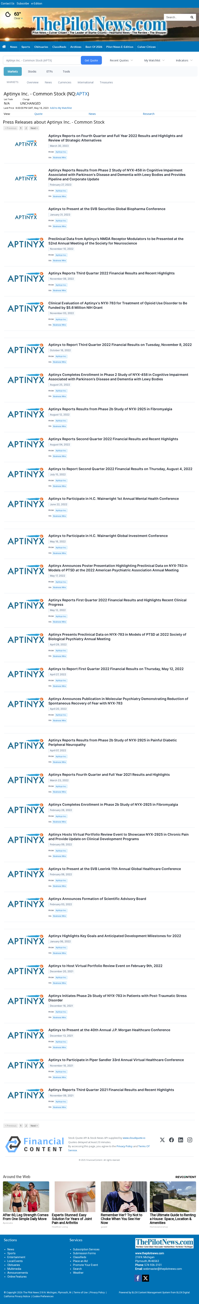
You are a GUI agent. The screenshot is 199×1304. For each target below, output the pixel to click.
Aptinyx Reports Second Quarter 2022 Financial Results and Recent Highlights (113, 439)
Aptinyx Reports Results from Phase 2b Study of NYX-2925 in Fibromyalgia (110, 409)
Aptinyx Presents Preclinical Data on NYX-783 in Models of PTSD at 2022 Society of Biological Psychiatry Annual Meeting (117, 636)
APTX (82, 93)
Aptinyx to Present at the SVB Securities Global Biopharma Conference (106, 209)
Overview (32, 82)
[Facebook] (171, 1144)
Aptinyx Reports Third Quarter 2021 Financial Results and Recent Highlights (111, 1090)
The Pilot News (31, 1292)
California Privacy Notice (17, 1296)
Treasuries (106, 82)
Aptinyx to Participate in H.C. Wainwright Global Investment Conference (108, 536)
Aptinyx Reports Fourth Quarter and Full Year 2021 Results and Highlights (109, 774)
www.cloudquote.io (134, 1138)
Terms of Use (81, 1292)
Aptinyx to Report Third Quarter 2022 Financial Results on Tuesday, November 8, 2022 (120, 345)
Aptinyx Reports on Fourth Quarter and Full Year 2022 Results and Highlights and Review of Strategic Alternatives (115, 138)
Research (148, 114)
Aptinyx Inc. (61, 152)
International (85, 82)
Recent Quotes (119, 60)
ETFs (49, 71)
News (48, 82)
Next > (34, 128)
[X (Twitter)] (162, 1144)
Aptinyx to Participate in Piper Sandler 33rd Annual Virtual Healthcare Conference (116, 1060)
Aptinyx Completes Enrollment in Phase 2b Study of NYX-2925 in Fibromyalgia (113, 804)
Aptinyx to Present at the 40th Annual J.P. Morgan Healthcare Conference (109, 1030)
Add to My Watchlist (61, 108)
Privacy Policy (125, 1146)
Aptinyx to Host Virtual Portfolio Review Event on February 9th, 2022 (105, 966)
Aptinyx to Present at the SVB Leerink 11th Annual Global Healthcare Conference (114, 869)
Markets (13, 71)
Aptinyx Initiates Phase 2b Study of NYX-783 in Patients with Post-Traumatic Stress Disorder (117, 998)
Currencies (64, 82)
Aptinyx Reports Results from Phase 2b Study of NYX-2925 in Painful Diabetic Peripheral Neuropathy (112, 742)
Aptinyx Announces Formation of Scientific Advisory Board (97, 899)
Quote (38, 114)
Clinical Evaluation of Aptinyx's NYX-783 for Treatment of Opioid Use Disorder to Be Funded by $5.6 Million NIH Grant (117, 305)
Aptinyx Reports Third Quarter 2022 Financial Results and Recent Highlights (111, 273)
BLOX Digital (183, 1292)
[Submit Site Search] (192, 17)
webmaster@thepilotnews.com (162, 1268)
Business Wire (59, 157)
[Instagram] (190, 1144)
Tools (66, 71)
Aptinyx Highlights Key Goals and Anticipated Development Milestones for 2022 (114, 936)
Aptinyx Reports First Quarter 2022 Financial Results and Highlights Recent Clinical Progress (117, 602)
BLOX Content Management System (151, 1292)
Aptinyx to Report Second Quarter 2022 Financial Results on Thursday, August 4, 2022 (120, 469)
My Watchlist (152, 60)
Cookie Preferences (42, 1296)
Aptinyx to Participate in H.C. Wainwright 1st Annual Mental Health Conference (113, 499)
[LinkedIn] (181, 1144)
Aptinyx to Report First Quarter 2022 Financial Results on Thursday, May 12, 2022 (116, 669)
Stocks (32, 71)
